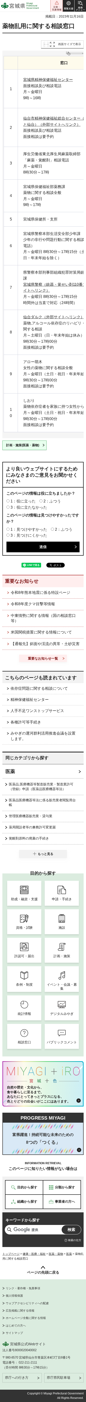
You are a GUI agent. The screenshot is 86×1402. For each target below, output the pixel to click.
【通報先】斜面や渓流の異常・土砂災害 (45, 644)
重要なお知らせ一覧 (43, 658)
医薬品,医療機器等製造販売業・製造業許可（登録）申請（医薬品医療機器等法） (41, 786)
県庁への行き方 (16, 1377)
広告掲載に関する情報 (20, 1310)
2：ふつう (52, 501)
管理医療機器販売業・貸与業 (30, 816)
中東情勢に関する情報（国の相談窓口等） (43, 618)
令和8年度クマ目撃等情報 (33, 604)
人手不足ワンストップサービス (37, 711)
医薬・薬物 (56, 1254)
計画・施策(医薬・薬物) (22, 445)
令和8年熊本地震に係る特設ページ (40, 593)
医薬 (10, 771)
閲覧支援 (68, 6)
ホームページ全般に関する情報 (26, 1318)
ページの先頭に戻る (43, 1272)
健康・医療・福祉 (34, 1254)
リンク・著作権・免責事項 (23, 1288)
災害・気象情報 (57, 6)
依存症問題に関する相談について (39, 688)
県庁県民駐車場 (58, 1377)
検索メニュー (80, 6)
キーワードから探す (22, 1220)
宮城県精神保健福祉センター (48, 80)
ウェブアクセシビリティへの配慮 (27, 1303)
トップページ (11, 1254)
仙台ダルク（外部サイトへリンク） (53, 317)
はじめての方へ (16, 1325)
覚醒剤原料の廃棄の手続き (29, 838)
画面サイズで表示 (69, 44)
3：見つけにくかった (29, 535)
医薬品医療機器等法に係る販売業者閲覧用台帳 (42, 802)
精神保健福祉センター (30, 700)
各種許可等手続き (26, 722)
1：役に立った (23, 501)
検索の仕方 (74, 1240)
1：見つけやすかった (29, 529)
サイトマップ (14, 1333)
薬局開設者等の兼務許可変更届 (32, 827)
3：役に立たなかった (29, 507)
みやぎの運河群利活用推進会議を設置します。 (43, 736)
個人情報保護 (14, 1295)
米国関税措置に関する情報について (41, 632)
